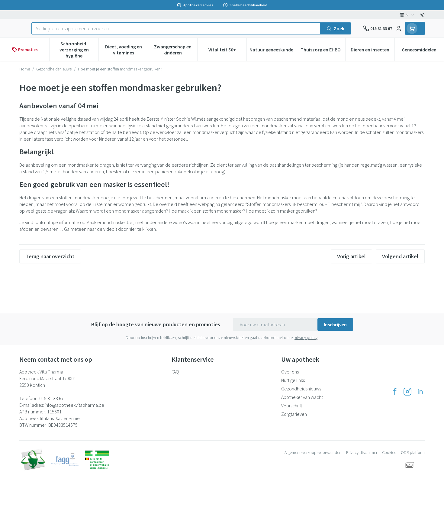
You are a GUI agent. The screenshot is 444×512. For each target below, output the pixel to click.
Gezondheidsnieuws (54, 69)
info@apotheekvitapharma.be (74, 405)
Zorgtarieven (294, 414)
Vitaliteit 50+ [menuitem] (227, 51)
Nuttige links (293, 380)
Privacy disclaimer (361, 452)
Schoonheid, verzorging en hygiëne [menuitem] (79, 50)
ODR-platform (413, 452)
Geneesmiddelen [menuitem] (423, 51)
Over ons (290, 372)
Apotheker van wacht (302, 397)
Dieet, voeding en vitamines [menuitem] (126, 50)
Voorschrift (291, 406)
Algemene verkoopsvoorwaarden (313, 452)
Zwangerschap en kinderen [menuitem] (175, 50)
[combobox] (175, 28)
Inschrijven (335, 324)
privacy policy (305, 337)
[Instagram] (407, 391)
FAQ (175, 372)
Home (24, 69)
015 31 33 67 (51, 398)
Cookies (389, 452)
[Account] (399, 28)
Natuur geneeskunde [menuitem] (272, 51)
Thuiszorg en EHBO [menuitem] (323, 51)
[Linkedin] (420, 391)
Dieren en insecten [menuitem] (372, 51)
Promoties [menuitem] (28, 49)
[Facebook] (394, 391)
